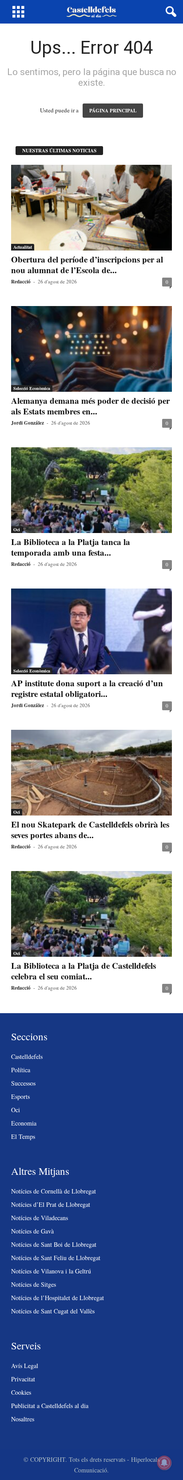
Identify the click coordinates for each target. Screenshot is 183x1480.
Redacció (21, 281)
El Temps (23, 1136)
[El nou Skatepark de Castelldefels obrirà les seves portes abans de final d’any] (91, 773)
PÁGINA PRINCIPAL (112, 110)
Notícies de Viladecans (39, 1217)
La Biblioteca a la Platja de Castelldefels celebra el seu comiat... (83, 970)
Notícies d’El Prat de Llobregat (50, 1204)
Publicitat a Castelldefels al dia (49, 1405)
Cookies (21, 1392)
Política (20, 1070)
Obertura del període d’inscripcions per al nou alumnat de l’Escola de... (87, 264)
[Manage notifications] (164, 1463)
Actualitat (22, 247)
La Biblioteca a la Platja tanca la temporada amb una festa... (70, 547)
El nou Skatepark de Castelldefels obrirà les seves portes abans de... (90, 829)
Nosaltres (22, 1419)
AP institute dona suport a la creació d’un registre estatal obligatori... (87, 688)
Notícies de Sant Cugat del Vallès (53, 1311)
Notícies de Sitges (33, 1284)
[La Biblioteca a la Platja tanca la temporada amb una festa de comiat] (91, 490)
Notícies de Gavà (32, 1231)
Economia (23, 1123)
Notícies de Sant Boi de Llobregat (53, 1244)
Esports (20, 1096)
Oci (16, 529)
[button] (169, 12)
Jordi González (27, 422)
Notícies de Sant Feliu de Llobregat (55, 1257)
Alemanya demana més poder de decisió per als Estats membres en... (90, 405)
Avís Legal (24, 1365)
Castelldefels (27, 1056)
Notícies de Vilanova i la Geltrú (51, 1271)
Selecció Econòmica (31, 388)
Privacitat (23, 1379)
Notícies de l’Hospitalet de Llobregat (57, 1297)
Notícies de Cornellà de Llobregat (53, 1191)
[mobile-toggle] (18, 12)
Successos (23, 1083)
